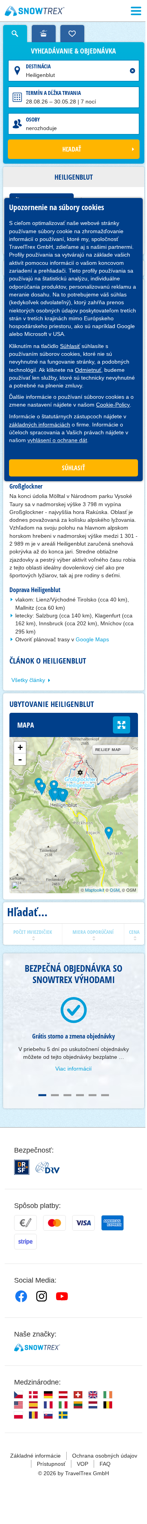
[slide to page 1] (42, 1095)
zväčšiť (121, 724)
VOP (82, 1464)
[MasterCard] (54, 1223)
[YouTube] (62, 1296)
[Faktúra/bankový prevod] (25, 1223)
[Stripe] (25, 1241)
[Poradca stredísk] (44, 33)
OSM (115, 890)
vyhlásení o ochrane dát (57, 440)
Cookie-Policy (113, 405)
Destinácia (38, 66)
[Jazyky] (18, 1394)
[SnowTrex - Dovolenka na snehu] (37, 1347)
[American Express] (112, 1223)
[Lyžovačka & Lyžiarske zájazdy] (35, 11)
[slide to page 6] (105, 1095)
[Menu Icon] (136, 11)
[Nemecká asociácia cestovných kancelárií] (48, 1167)
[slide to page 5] (92, 1095)
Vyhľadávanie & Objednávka (73, 51)
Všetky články (28, 680)
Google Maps (92, 639)
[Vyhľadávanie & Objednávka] (15, 33)
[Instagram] (41, 1296)
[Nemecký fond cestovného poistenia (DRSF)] (21, 1167)
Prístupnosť (51, 1464)
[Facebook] (21, 1296)
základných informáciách (39, 424)
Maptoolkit (94, 890)
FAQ (105, 1464)
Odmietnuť (88, 370)
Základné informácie (35, 1456)
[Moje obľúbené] (72, 33)
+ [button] (20, 747)
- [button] (20, 759)
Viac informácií (73, 1068)
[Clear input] (132, 71)
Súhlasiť (70, 346)
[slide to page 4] (80, 1095)
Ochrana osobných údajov (104, 1456)
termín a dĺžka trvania (53, 92)
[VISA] (83, 1223)
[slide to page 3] (67, 1095)
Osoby (33, 119)
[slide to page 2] (55, 1095)
